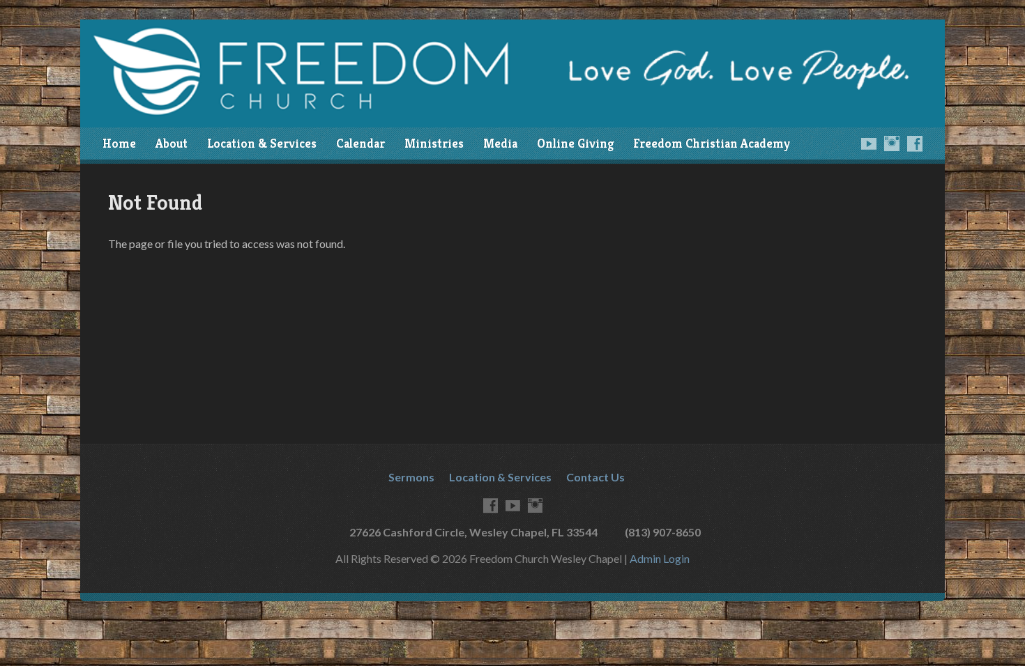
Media (500, 143)
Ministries (434, 143)
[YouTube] (868, 143)
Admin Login (660, 558)
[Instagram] (891, 143)
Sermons (411, 476)
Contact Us (595, 476)
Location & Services (262, 143)
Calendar (360, 143)
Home (119, 143)
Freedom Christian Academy (711, 143)
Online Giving (575, 143)
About (171, 143)
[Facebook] (914, 143)
